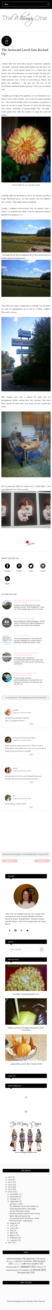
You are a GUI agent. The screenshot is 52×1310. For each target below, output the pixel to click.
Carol (15, 768)
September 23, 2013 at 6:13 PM (22, 771)
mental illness (12, 1270)
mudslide (25, 1270)
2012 (10, 1243)
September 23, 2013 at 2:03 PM (22, 712)
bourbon (41, 1261)
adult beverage (14, 1259)
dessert (25, 1266)
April (12, 1233)
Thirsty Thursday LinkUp (19, 1211)
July (12, 1226)
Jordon (15, 710)
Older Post (42, 861)
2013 (10, 1192)
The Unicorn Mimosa (22, 636)
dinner (39, 1267)
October (13, 1199)
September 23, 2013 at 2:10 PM (22, 740)
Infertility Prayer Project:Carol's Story (25, 1214)
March (13, 1235)
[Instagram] (15, 931)
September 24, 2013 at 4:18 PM (22, 798)
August (13, 1223)
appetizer (30, 1259)
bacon (42, 1259)
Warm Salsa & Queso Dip (20, 1216)
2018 (10, 1180)
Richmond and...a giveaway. (21, 1221)
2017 (10, 1182)
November (14, 1197)
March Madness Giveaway (24, 619)
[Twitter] (27, 931)
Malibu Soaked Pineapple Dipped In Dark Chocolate (26, 1029)
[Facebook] (9, 931)
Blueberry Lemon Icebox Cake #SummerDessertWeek (25, 674)
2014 (10, 1189)
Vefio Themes (39, 1301)
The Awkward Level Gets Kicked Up (24, 1206)
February (14, 1238)
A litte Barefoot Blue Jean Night (23, 1209)
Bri (14, 796)
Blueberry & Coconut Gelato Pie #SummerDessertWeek (26, 654)
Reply (31, 724)
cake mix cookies (30, 1264)
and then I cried (16, 1204)
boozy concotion (24, 1261)
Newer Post (10, 861)
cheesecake (11, 1267)
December (14, 1194)
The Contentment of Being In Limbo (24, 1218)
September (14, 1201)
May (12, 1231)
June (12, 1228)
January (13, 1240)
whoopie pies (23, 1272)
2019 (10, 1177)
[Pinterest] (21, 930)
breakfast (16, 1264)
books (11, 1261)
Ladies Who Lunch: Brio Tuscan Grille (26, 1064)
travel (36, 1269)
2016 (10, 1185)
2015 (10, 1187)
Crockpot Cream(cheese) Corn (26, 994)
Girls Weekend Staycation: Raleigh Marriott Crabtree (27, 601)
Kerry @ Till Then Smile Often (24, 738)
